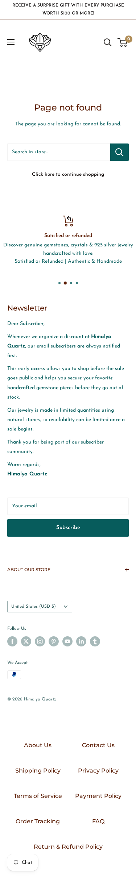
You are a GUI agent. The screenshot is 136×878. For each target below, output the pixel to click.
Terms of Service (38, 795)
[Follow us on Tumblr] (95, 641)
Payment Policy (98, 795)
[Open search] (108, 42)
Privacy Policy (98, 770)
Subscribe (68, 527)
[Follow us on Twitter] (26, 641)
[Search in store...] (119, 152)
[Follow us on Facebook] (12, 641)
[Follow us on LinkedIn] (81, 641)
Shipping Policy (38, 770)
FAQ (98, 821)
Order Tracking (38, 821)
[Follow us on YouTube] (67, 641)
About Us (37, 745)
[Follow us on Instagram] (40, 641)
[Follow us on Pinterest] (54, 641)
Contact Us (98, 745)
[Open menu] (11, 42)
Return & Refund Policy (68, 846)
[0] (122, 42)
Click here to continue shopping (68, 174)
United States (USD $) (33, 606)
